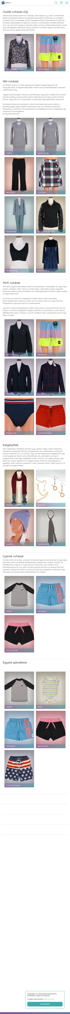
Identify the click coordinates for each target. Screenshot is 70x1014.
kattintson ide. (49, 999)
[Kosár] (61, 3)
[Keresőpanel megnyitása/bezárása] (56, 3)
